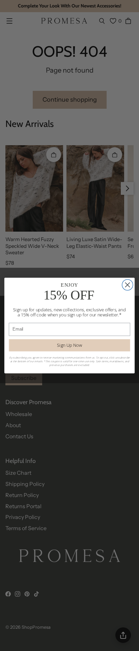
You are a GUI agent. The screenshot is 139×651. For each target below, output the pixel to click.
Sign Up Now (69, 345)
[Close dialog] (127, 285)
